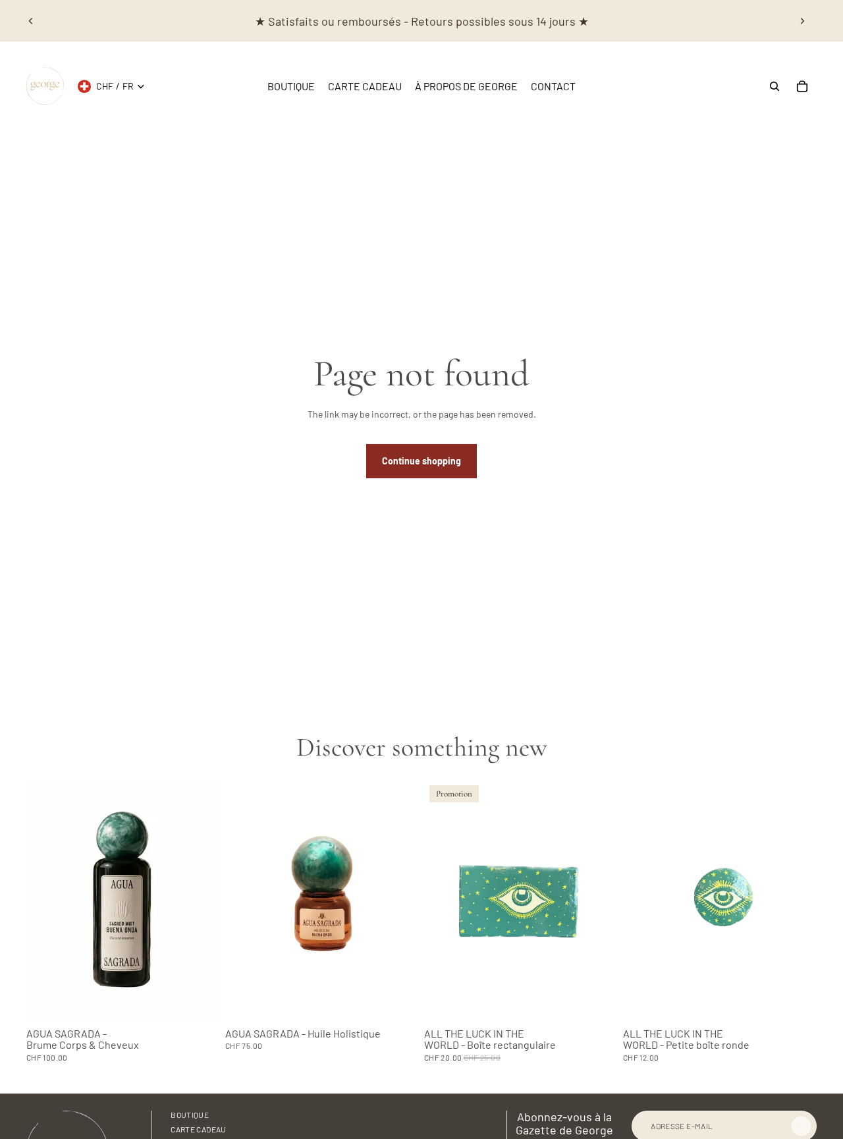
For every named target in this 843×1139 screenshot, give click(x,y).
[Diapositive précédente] (30, 21)
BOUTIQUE (190, 1114)
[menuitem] (291, 86)
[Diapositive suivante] (802, 21)
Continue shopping (421, 460)
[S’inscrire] (801, 1126)
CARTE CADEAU (198, 1129)
